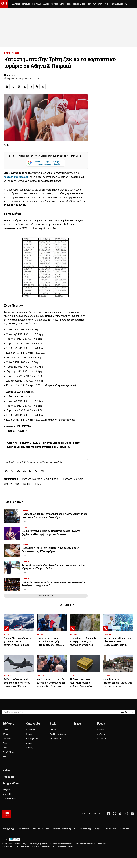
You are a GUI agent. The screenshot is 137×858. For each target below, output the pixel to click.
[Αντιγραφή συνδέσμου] (37, 86)
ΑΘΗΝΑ (26, 484)
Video (108, 4)
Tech (89, 4)
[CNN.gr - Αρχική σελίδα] (6, 814)
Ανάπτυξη (30, 730)
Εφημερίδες (117, 4)
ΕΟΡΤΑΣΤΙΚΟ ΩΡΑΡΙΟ (73, 479)
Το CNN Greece (10, 798)
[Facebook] (108, 813)
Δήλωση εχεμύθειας (62, 829)
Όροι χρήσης (8, 829)
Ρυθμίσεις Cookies (41, 829)
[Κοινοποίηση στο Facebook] (7, 86)
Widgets (6, 789)
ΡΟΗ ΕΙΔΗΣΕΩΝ (14, 501)
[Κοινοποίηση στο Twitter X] (13, 86)
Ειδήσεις (16, 4)
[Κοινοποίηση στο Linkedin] (31, 86)
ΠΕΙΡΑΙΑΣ (38, 484)
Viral (4, 757)
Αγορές (29, 743)
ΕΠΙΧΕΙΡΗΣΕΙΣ (11, 53)
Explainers (101, 738)
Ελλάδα (46, 4)
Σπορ (82, 4)
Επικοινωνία (110, 829)
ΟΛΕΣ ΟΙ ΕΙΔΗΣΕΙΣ (45, 596)
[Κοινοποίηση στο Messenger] (19, 86)
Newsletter (7, 794)
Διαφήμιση (124, 829)
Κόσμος (54, 4)
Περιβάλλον (8, 752)
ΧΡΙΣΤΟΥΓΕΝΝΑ (11, 484)
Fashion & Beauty (58, 734)
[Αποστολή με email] (43, 86)
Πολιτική (26, 4)
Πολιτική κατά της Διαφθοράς (87, 829)
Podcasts (8, 776)
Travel (76, 4)
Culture (53, 730)
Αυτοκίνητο (98, 4)
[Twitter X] (114, 813)
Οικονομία (36, 4)
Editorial (100, 730)
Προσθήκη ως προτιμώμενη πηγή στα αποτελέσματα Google (48, 163)
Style (62, 4)
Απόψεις (101, 734)
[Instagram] (126, 813)
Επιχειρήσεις (32, 738)
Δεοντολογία (23, 829)
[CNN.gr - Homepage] (4, 4)
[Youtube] (132, 813)
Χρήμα (29, 734)
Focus (68, 4)
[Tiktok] (120, 813)
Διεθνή (29, 747)
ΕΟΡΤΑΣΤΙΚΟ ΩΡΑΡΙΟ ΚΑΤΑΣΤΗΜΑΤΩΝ (40, 479)
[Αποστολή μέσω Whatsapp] (25, 86)
